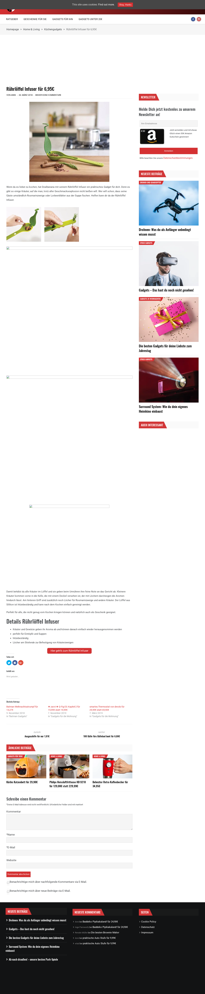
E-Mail (11, 847)
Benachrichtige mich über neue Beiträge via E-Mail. (40, 890)
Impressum (147, 932)
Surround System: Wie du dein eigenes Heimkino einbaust (163, 408)
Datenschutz (148, 927)
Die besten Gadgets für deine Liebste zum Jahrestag (165, 348)
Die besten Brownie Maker (105, 932)
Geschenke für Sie (35, 19)
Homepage (12, 29)
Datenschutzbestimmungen (178, 158)
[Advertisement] (69, 60)
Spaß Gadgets (146, 243)
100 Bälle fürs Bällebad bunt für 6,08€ (101, 736)
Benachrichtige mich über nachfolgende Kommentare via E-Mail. (48, 881)
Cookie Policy (148, 921)
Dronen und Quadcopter (150, 182)
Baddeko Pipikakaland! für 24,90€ (100, 921)
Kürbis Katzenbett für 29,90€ (22, 782)
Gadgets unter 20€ (90, 19)
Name (11, 834)
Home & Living (31, 29)
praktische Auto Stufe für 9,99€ (99, 938)
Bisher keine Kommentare (48, 95)
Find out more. (106, 4)
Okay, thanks (125, 5)
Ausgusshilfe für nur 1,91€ (37, 736)
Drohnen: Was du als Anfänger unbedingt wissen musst (165, 231)
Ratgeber (12, 19)
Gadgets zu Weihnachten (150, 298)
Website (11, 860)
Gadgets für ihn (62, 19)
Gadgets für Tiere (15, 756)
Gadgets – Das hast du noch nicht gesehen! (166, 290)
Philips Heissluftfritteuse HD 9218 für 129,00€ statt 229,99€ (67, 784)
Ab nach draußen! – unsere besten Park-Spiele (33, 959)
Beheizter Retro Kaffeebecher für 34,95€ (110, 784)
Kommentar (13, 811)
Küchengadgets (53, 29)
